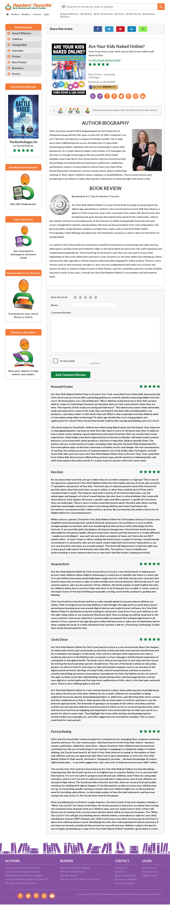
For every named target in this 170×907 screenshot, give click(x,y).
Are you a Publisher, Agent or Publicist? (26, 879)
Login (46, 14)
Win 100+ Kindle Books (73, 871)
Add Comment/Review (70, 375)
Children (87, 14)
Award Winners (71, 14)
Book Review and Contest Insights (24, 875)
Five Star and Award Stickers (21, 883)
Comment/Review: (61, 312)
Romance (150, 14)
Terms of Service (152, 894)
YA (97, 14)
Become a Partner (125, 883)
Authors (15, 14)
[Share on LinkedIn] (132, 29)
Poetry (66, 16)
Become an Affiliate (125, 879)
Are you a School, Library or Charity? (80, 879)
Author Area (149, 867)
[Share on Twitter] (109, 29)
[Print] (143, 29)
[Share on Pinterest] (120, 29)
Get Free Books (68, 875)
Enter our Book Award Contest (22, 871)
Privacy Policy (131, 894)
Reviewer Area (150, 871)
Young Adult (19, 44)
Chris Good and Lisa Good (105, 60)
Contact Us (121, 867)
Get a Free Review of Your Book (22, 867)
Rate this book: (59, 297)
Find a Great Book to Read (74, 867)
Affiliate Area (149, 875)
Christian (108, 14)
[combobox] (112, 7)
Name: (54, 305)
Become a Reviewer (125, 875)
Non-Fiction (135, 14)
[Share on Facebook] (98, 29)
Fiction (121, 14)
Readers (26, 14)
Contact (37, 14)
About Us (120, 871)
